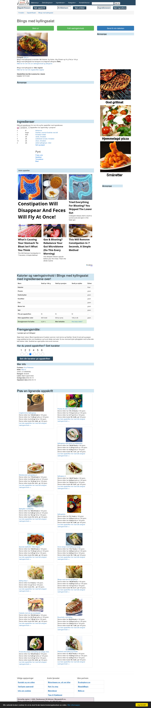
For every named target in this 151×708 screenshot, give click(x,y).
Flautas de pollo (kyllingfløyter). (68, 409)
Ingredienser (60, 3)
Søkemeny (34, 3)
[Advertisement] (55, 99)
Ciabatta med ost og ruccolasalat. (30, 613)
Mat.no (26, 57)
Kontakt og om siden (26, 682)
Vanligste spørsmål (25, 686)
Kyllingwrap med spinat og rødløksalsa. (70, 443)
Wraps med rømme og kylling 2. (68, 579)
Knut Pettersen (29, 367)
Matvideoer (52, 690)
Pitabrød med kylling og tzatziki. (68, 651)
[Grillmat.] (115, 87)
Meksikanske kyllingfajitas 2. (28, 475)
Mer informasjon (73, 705)
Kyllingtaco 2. (62, 476)
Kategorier (71, 3)
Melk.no (81, 690)
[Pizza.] (115, 123)
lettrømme (38, 130)
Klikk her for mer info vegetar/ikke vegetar (30, 70)
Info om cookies (24, 690)
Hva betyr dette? (77, 321)
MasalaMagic (83, 686)
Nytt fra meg (53, 686)
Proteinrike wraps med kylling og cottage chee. (34, 652)
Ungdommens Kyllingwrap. (27, 413)
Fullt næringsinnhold (75, 28)
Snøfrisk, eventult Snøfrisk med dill (46, 132)
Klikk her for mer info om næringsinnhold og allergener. (35, 63)
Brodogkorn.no (84, 682)
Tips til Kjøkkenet (55, 695)
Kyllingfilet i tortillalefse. (26, 509)
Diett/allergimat (47, 3)
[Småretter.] (115, 159)
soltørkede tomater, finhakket (44, 139)
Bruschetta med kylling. (65, 617)
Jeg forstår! (141, 704)
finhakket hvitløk (40, 135)
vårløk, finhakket (40, 137)
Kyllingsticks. (62, 514)
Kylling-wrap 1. (23, 581)
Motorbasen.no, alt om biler (59, 682)
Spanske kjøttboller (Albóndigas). (29, 547)
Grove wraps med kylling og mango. (69, 547)
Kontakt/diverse (84, 3)
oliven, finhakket (40, 141)
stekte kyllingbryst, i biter (43, 143)
